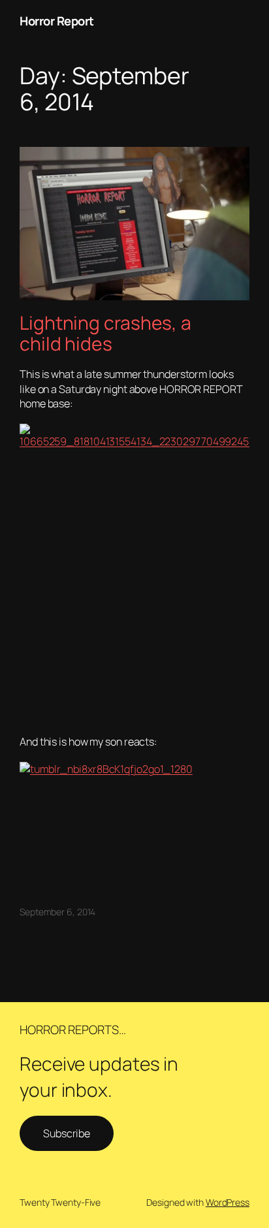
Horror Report (57, 20)
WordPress (227, 1202)
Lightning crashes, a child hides (105, 333)
